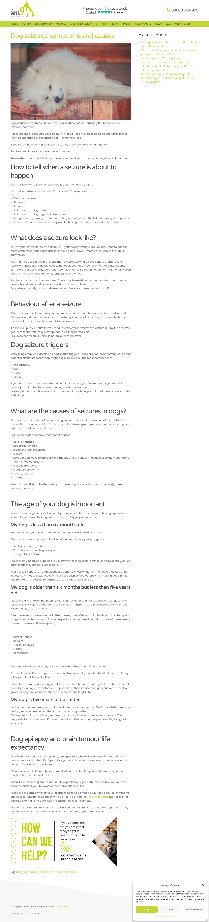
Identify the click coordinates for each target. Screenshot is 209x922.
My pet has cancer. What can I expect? (166, 74)
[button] (203, 885)
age (30, 488)
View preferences (194, 909)
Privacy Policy (176, 916)
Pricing (114, 23)
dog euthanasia (98, 797)
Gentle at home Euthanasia (37, 23)
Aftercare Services (81, 23)
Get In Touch (182, 23)
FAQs (159, 23)
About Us (61, 23)
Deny (170, 909)
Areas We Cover (143, 23)
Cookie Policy (163, 916)
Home (15, 23)
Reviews (126, 23)
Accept (146, 909)
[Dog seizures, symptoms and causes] (71, 119)
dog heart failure (66, 872)
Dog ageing (25, 872)
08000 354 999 (184, 10)
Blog (168, 23)
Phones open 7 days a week (104, 8)
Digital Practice (26, 913)
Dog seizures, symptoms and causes (62, 36)
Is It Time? (101, 23)
